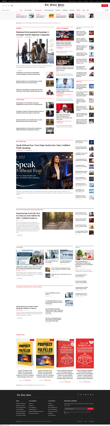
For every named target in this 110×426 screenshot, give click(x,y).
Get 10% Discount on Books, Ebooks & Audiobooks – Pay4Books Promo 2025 (41, 16)
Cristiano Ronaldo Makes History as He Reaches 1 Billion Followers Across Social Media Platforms (81, 121)
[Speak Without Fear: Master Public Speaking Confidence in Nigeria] (91, 142)
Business (38, 14)
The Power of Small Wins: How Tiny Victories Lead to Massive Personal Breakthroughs (53, 320)
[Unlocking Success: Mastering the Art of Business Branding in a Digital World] (91, 191)
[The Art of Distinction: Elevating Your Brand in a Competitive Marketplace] (91, 179)
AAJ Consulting (54, 1)
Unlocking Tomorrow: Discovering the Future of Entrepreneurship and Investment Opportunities (81, 184)
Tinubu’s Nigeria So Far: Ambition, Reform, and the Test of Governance (64, 91)
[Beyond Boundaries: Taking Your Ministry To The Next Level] (91, 232)
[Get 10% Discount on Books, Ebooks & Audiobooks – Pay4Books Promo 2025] (51, 16)
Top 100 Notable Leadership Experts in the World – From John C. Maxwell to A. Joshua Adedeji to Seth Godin (60, 268)
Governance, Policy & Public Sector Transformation (63, 47)
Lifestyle (79, 81)
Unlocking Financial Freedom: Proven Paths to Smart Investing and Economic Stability (81, 166)
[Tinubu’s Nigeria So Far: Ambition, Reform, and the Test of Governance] (65, 83)
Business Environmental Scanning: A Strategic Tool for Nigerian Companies (32, 33)
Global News (20, 99)
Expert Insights (63, 1)
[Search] (105, 10)
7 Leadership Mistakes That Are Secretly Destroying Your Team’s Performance (66, 261)
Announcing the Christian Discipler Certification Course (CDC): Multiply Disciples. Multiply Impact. (61, 16)
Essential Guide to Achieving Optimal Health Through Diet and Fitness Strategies (81, 288)
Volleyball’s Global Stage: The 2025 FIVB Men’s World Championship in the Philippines (81, 86)
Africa (57, 71)
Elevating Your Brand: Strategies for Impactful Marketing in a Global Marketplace (80, 196)
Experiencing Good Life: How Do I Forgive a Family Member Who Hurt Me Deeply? (81, 225)
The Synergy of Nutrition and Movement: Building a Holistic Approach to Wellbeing (81, 282)
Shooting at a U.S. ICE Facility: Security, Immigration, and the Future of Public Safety (29, 103)
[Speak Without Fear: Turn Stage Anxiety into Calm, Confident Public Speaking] (44, 170)
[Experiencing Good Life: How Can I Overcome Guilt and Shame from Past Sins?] (91, 214)
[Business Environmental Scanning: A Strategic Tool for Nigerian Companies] (35, 51)
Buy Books (80, 1)
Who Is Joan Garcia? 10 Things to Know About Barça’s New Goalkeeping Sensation (82, 108)
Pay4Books (86, 1)
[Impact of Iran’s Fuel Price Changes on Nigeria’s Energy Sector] (91, 68)
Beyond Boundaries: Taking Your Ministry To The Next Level (81, 232)
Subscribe (104, 5)
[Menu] (107, 10)
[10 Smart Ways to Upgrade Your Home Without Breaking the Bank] (91, 100)
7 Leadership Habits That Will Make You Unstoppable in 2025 (81, 160)
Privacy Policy (87, 412)
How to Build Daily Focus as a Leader (51, 261)
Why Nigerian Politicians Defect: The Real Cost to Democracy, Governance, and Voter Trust (64, 117)
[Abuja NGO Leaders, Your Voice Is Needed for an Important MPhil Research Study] (31, 16)
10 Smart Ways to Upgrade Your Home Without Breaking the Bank (80, 101)
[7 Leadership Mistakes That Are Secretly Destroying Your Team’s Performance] (66, 254)
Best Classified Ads (72, 1)
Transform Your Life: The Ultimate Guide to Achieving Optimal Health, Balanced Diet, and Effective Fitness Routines (81, 294)
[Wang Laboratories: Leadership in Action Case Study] (47, 276)
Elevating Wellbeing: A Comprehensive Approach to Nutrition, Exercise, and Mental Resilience (84, 264)
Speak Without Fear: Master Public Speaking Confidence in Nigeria (81, 141)
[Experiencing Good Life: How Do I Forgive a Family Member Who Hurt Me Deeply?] (91, 226)
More (105, 1)
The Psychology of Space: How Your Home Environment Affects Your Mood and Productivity (82, 93)
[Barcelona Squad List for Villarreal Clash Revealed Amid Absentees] (91, 115)
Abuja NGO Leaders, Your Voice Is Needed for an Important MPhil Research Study (21, 16)
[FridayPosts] (55, 6)
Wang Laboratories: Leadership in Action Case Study (61, 275)
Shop (101, 1)
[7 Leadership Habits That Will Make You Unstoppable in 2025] (91, 160)
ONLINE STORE (20, 334)
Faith (17, 220)
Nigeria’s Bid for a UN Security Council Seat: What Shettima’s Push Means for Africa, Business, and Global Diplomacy (29, 129)
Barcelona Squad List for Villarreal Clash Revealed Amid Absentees (81, 115)
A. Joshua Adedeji (28, 37)
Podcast (97, 1)
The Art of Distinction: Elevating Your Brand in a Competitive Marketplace (81, 178)
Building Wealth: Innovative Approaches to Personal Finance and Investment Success (81, 172)
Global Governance (62, 28)
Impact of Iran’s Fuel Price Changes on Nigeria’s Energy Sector (81, 68)
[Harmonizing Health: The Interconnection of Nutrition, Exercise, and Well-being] (91, 276)
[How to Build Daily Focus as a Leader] (51, 254)
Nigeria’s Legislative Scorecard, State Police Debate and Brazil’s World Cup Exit (24, 1)
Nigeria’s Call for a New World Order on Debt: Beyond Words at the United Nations (29, 81)
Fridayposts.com (19, 421)
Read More (19, 70)
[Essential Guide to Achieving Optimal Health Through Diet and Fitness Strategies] (91, 289)
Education (18, 14)
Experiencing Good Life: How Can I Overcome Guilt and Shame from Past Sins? (81, 213)
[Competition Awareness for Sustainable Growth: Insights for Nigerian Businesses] (50, 75)
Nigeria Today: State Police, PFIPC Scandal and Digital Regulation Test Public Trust (64, 43)
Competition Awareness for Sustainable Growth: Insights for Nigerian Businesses (28, 73)
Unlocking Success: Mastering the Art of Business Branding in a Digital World (80, 190)
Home (48, 1)
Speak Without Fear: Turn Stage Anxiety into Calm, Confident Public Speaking (43, 146)
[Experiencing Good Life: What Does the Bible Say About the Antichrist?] (91, 220)
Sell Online (92, 1)
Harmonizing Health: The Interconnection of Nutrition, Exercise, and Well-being (81, 275)
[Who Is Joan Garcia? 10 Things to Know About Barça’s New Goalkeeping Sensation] (91, 108)
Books (25, 378)
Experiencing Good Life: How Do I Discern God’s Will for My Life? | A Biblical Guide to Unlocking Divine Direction (28, 215)
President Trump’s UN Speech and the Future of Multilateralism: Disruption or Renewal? (30, 112)
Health (77, 247)
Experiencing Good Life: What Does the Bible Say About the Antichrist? (80, 219)
